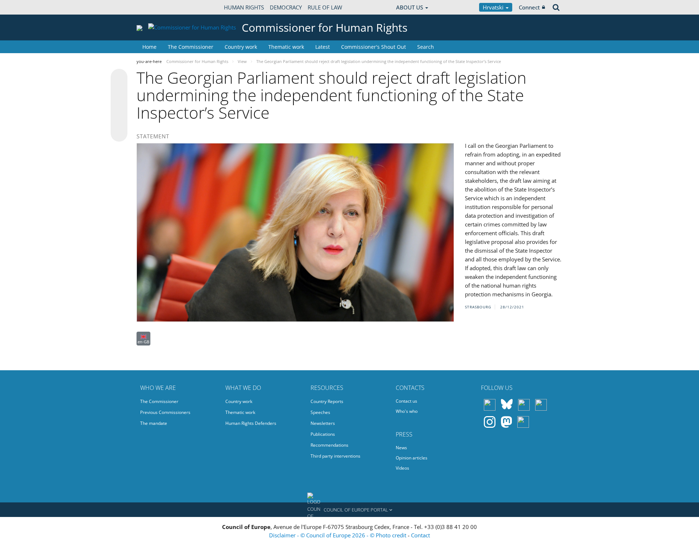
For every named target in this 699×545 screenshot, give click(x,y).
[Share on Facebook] (119, 105)
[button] (349, 509)
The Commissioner (190, 46)
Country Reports (327, 401)
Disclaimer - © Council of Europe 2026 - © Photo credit (338, 535)
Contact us (406, 401)
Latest (322, 46)
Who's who (407, 411)
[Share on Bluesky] (119, 77)
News (401, 448)
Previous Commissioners (165, 412)
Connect (529, 7)
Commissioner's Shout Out (373, 46)
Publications (323, 434)
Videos (402, 468)
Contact (420, 535)
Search (425, 46)
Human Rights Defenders (250, 423)
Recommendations (329, 445)
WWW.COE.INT (155, 7)
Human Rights (244, 7)
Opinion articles (411, 458)
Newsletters (323, 423)
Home (149, 46)
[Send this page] (119, 133)
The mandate (153, 423)
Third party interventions (335, 456)
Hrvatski (494, 7)
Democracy (286, 7)
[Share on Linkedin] (119, 119)
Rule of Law (325, 7)
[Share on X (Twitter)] (119, 91)
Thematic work (286, 46)
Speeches (320, 412)
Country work (241, 46)
